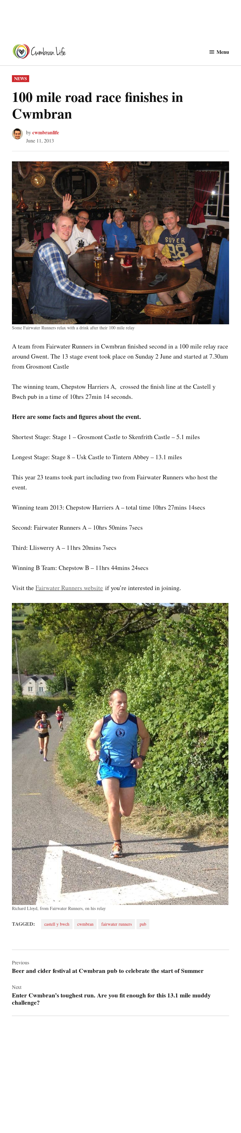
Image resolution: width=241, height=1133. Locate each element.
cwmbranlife (45, 132)
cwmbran (85, 924)
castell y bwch (56, 924)
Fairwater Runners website (69, 587)
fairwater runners (116, 924)
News (20, 78)
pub (143, 924)
